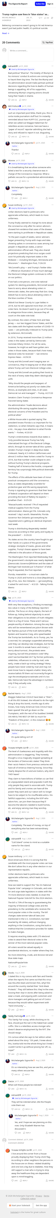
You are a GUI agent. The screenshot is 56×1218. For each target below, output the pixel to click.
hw (9, 597)
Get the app (41, 1205)
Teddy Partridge (15, 1016)
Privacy (39, 1196)
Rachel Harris (14, 693)
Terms (46, 1196)
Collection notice (28, 1198)
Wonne (11, 160)
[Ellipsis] (52, 66)
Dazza (11, 1081)
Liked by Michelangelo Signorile (22, 69)
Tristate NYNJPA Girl (17, 747)
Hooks (11, 972)
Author (14, 146)
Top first (49, 42)
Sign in (50, 4)
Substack (14, 1212)
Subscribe (40, 4)
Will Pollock (13, 106)
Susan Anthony (15, 205)
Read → (5, 33)
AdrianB (12, 66)
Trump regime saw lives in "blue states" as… (25, 14)
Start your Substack (21, 1205)
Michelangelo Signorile (9, 19)
